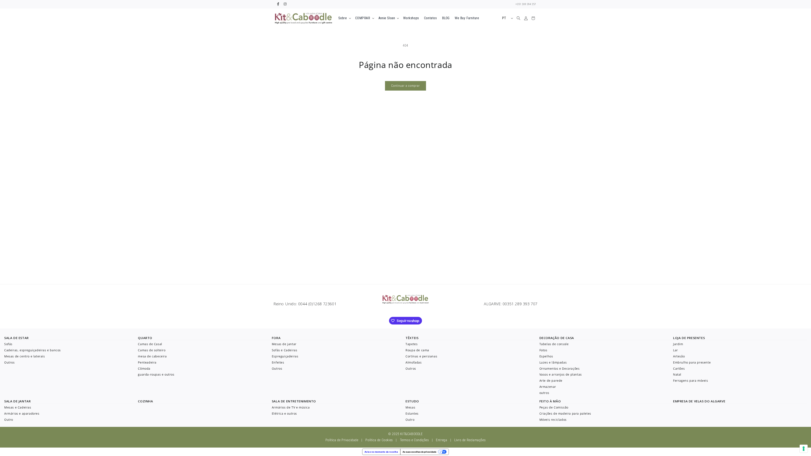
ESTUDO (412, 401)
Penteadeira (147, 362)
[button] (344, 18)
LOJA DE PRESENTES (689, 338)
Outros (9, 362)
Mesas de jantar (284, 344)
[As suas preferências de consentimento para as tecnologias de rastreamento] (804, 449)
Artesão (679, 356)
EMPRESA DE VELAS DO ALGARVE (699, 401)
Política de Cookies (379, 440)
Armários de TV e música (291, 407)
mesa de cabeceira (152, 356)
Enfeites (278, 362)
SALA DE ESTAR (16, 338)
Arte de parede (550, 381)
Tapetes (412, 344)
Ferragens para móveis (690, 381)
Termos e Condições (414, 440)
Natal (677, 374)
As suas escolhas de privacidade (419, 452)
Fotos (543, 350)
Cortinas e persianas (421, 356)
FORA (276, 338)
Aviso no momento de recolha (381, 452)
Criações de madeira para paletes (565, 413)
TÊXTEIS (412, 338)
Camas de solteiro (151, 350)
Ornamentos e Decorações (559, 368)
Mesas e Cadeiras (17, 407)
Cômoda (144, 368)
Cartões (679, 368)
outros (544, 393)
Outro (8, 420)
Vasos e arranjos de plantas (560, 374)
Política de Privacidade (341, 440)
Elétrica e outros (284, 413)
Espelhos (546, 356)
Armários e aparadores (21, 413)
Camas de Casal (150, 344)
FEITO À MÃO (550, 401)
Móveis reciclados (553, 420)
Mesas (410, 407)
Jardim (678, 344)
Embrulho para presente (692, 362)
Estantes (412, 413)
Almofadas (414, 362)
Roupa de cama (417, 350)
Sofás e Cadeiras (284, 350)
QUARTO (145, 338)
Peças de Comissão (553, 407)
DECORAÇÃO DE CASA (556, 338)
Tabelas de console (554, 344)
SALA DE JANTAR (17, 401)
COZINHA (145, 401)
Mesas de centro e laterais (24, 356)
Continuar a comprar (405, 86)
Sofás (8, 344)
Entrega (441, 440)
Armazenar (547, 387)
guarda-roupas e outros (156, 374)
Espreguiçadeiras (285, 356)
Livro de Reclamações (470, 440)
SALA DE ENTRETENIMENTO (294, 401)
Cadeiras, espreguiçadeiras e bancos (32, 350)
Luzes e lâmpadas (553, 362)
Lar (675, 350)
